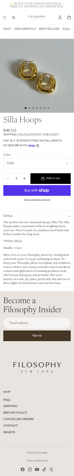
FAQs (6, 400)
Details (8, 216)
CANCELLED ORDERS (18, 419)
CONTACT (10, 425)
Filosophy (41, 453)
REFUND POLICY (15, 413)
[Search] (13, 17)
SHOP (7, 29)
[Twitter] (51, 469)
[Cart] (69, 17)
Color (7, 155)
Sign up (37, 335)
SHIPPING (10, 406)
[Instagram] (29, 469)
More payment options (37, 199)
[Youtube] (37, 469)
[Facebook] (22, 469)
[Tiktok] (44, 469)
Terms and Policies (37, 461)
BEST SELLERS (49, 29)
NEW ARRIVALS (25, 29)
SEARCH (9, 432)
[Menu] (4, 17)
